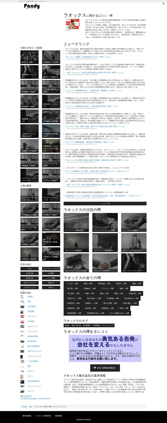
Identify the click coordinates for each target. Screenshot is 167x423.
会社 (30, 407)
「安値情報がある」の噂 (94, 313)
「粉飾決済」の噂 (72, 308)
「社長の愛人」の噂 (129, 303)
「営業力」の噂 (120, 284)
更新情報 (58, 416)
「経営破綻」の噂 (103, 284)
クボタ (29, 268)
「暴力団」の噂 (72, 288)
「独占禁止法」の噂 (130, 298)
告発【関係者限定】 (106, 368)
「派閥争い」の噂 (90, 303)
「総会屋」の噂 (90, 308)
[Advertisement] (40, 28)
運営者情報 (27, 416)
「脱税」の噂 (136, 284)
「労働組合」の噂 (89, 288)
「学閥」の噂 (123, 308)
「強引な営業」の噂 (109, 303)
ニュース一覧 (105, 203)
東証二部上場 (76, 325)
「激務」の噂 (89, 293)
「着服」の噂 (103, 293)
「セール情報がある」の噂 (118, 313)
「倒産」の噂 (87, 284)
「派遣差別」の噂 (107, 308)
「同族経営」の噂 (134, 293)
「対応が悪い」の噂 (93, 298)
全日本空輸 (29, 273)
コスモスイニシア (29, 287)
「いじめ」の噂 (72, 284)
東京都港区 (87, 325)
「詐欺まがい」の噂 (73, 298)
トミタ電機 (51, 278)
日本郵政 (51, 273)
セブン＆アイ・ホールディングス (51, 268)
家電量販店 (96, 325)
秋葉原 (67, 325)
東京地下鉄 (29, 278)
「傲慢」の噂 (123, 288)
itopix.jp (68, 30)
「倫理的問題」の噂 (73, 313)
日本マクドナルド (29, 283)
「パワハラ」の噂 (107, 288)
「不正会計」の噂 (72, 293)
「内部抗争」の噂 (72, 303)
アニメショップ (108, 325)
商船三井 (51, 283)
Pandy (24, 407)
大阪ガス (51, 287)
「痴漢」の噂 (118, 293)
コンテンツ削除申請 (43, 416)
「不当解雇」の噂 (112, 298)
